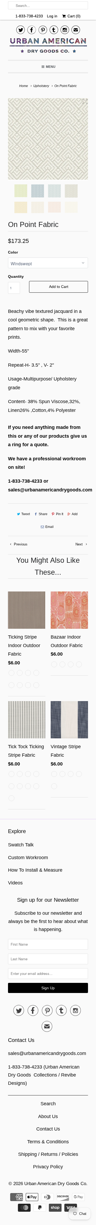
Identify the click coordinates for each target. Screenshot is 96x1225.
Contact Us (48, 1129)
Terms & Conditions (48, 1141)
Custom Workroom (28, 857)
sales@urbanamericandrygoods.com (47, 1053)
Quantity (16, 276)
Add (75, 514)
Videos (15, 882)
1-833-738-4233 (29, 16)
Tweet (25, 514)
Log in (52, 16)
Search (48, 1103)
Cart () (73, 16)
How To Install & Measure (35, 870)
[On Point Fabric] (48, 139)
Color (13, 252)
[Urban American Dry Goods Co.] (48, 47)
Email (49, 527)
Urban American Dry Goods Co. (55, 1183)
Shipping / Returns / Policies (48, 1154)
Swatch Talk (21, 844)
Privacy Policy (48, 1166)
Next (79, 544)
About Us (48, 1116)
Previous (20, 544)
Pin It (59, 514)
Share (43, 514)
